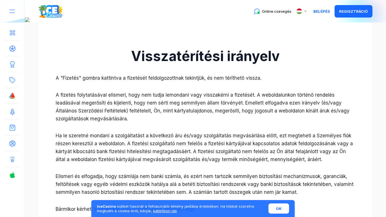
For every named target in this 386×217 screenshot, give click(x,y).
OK (279, 208)
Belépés (321, 11)
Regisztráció (353, 11)
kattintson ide (165, 211)
